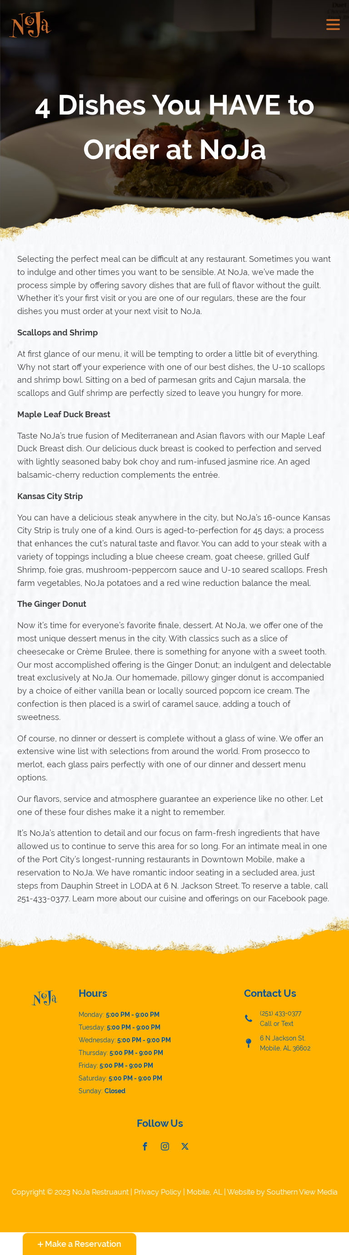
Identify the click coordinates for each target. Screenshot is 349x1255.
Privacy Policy (157, 1192)
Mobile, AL (204, 1192)
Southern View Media (302, 1192)
